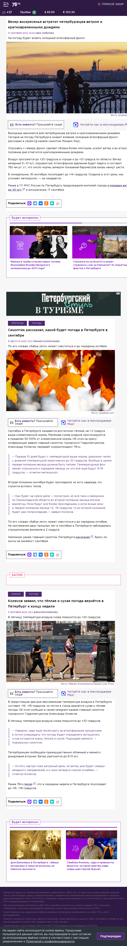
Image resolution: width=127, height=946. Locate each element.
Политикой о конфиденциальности (50, 941)
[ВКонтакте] (41, 203)
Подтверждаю (110, 936)
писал (28, 784)
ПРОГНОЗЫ (17, 323)
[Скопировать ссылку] (58, 204)
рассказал (83, 537)
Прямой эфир (113, 4)
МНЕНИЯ (15, 594)
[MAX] (29, 203)
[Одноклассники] (46, 203)
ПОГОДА (36, 323)
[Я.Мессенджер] (52, 203)
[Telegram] (35, 203)
